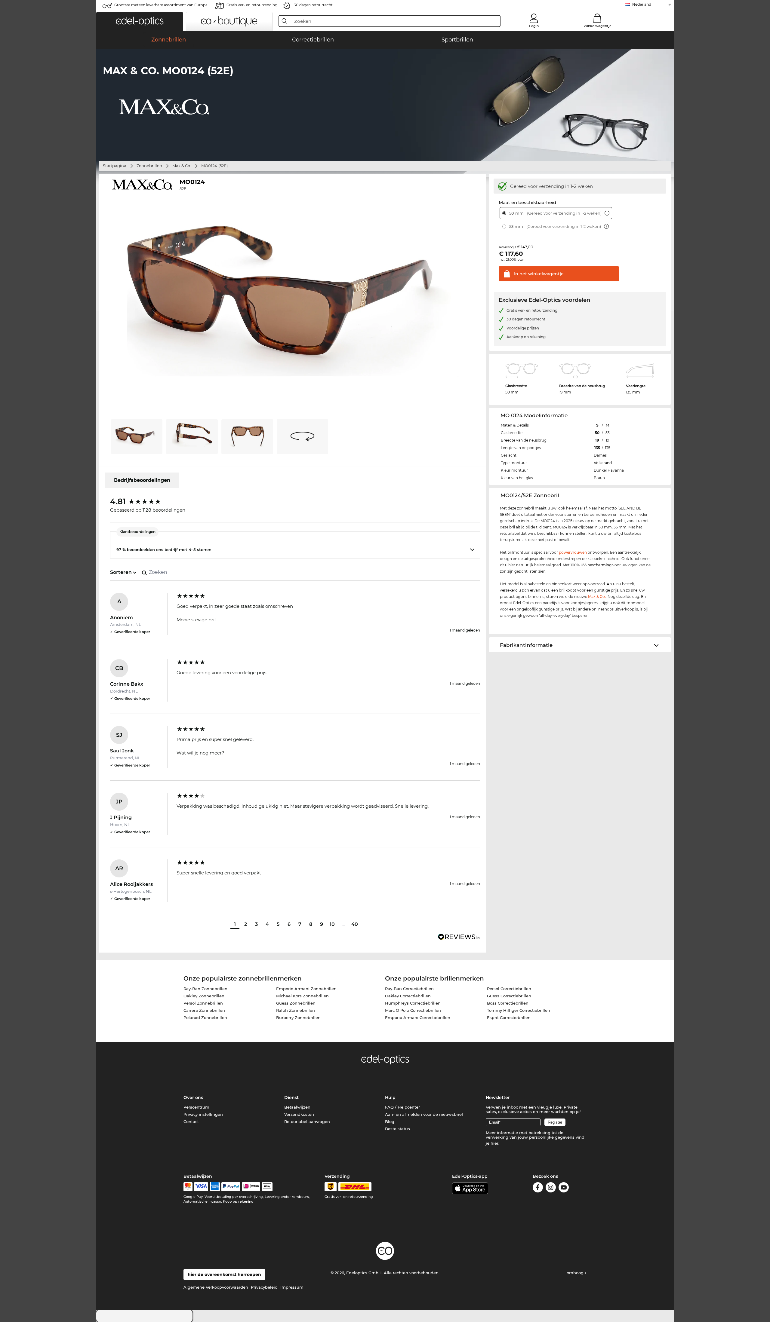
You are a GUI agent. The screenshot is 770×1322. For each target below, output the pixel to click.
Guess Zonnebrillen (296, 1003)
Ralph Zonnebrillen (295, 1010)
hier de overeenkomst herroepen (224, 1274)
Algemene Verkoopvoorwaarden (215, 1287)
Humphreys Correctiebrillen (413, 1003)
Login (534, 26)
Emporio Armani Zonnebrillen (306, 988)
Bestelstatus (397, 1128)
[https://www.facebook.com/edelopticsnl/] (538, 1188)
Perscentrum (196, 1107)
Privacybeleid (264, 1287)
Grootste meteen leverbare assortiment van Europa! (161, 5)
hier (494, 1143)
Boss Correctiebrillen (507, 1003)
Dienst (291, 1097)
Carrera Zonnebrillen (204, 1010)
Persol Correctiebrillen (509, 988)
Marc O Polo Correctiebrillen (413, 1010)
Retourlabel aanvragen (307, 1121)
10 (332, 924)
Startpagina (114, 165)
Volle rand (603, 463)
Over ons (193, 1097)
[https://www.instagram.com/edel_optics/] (551, 1188)
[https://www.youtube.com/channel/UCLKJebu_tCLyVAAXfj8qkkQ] (564, 1188)
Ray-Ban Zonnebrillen (205, 988)
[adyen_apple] (267, 1186)
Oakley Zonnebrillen (203, 995)
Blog (389, 1121)
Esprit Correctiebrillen (509, 1017)
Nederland (641, 4)
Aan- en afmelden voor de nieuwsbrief (424, 1114)
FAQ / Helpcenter (402, 1107)
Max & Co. (181, 165)
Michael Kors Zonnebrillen (302, 995)
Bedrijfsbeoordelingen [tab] (142, 480)
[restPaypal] (230, 1186)
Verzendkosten (299, 1114)
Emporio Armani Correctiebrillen (417, 1017)
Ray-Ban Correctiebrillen (409, 988)
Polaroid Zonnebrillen (205, 1017)
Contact (191, 1121)
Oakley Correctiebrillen (408, 995)
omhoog (576, 1272)
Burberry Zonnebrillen (298, 1017)
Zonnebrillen (149, 165)
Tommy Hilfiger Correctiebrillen (518, 1010)
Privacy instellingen (203, 1114)
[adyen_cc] (187, 1186)
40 (354, 924)
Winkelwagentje (597, 26)
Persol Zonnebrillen (203, 1003)
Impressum (291, 1287)
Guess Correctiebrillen (509, 995)
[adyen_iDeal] (251, 1186)
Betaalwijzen (297, 1107)
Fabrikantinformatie (526, 645)
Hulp (390, 1097)
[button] (139, 21)
